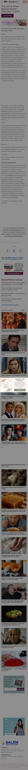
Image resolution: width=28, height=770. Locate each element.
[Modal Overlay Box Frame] (14, 385)
